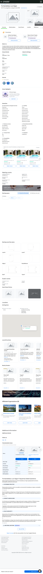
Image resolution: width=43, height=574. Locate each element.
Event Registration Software (26, 538)
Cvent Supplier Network (5, 537)
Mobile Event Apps (25, 539)
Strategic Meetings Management (27, 541)
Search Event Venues (4, 538)
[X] (3, 440)
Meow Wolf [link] (6, 375)
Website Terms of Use (25, 548)
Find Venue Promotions (5, 539)
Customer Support (4, 548)
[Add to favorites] (39, 447)
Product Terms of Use (25, 547)
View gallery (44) (39, 23)
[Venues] (41, 2)
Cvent (2, 4)
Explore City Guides (4, 541)
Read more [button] (6, 357)
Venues (5, 4)
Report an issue (10, 533)
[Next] (42, 28)
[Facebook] (5, 440)
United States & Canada (8, 413)
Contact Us (3, 547)
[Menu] (1, 1)
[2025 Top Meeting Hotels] (12, 83)
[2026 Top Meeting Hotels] (4, 83)
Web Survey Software (25, 542)
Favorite (40, 6)
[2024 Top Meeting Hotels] (8, 83)
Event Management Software (26, 537)
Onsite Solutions (4, 542)
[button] (13, 17)
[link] (10, 371)
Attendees (4, 196)
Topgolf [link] (22, 375)
